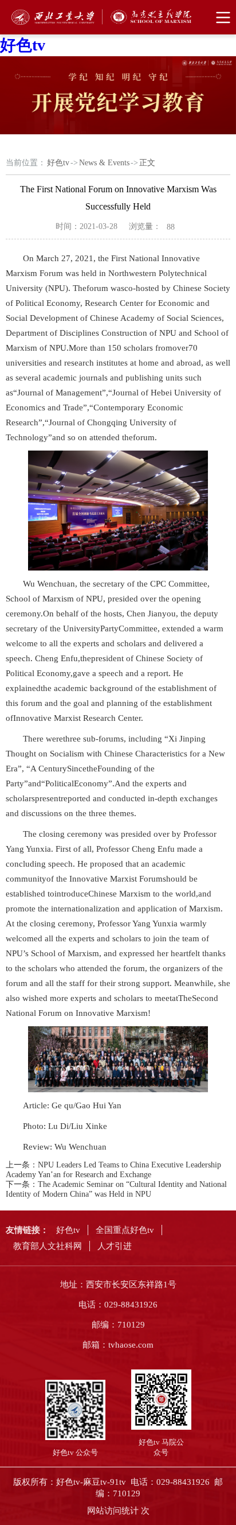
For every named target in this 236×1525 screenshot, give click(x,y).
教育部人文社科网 (47, 1246)
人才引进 (114, 1246)
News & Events (104, 162)
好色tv (22, 45)
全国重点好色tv (125, 1230)
